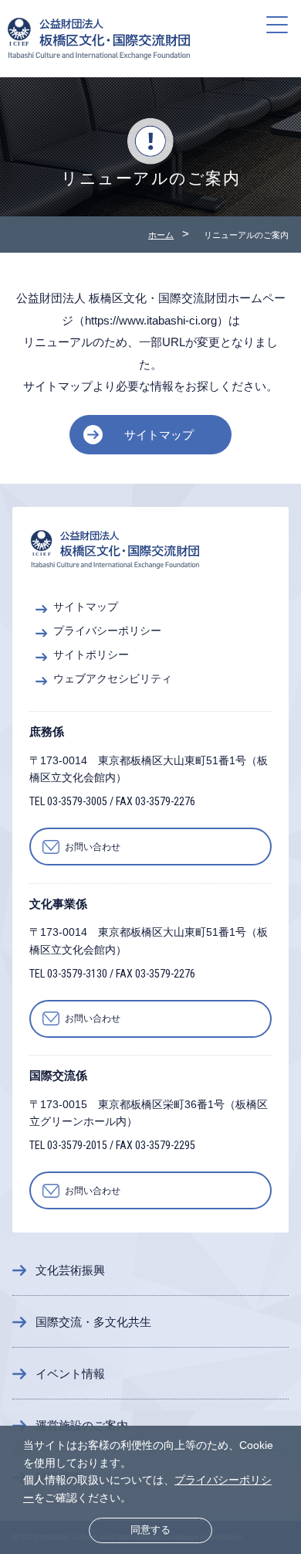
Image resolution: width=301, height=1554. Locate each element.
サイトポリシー (91, 655)
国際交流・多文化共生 (93, 1321)
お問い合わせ (92, 847)
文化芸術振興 (70, 1270)
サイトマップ (159, 434)
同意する (150, 1529)
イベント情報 (70, 1373)
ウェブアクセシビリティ (112, 679)
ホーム (161, 235)
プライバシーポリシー (107, 631)
